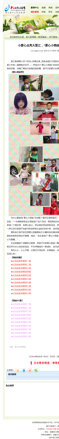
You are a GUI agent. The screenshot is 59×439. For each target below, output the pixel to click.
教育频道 (42, 37)
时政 (44, 12)
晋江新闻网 (31, 37)
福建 (44, 8)
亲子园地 (53, 37)
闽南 (51, 8)
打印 (52, 357)
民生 (51, 12)
